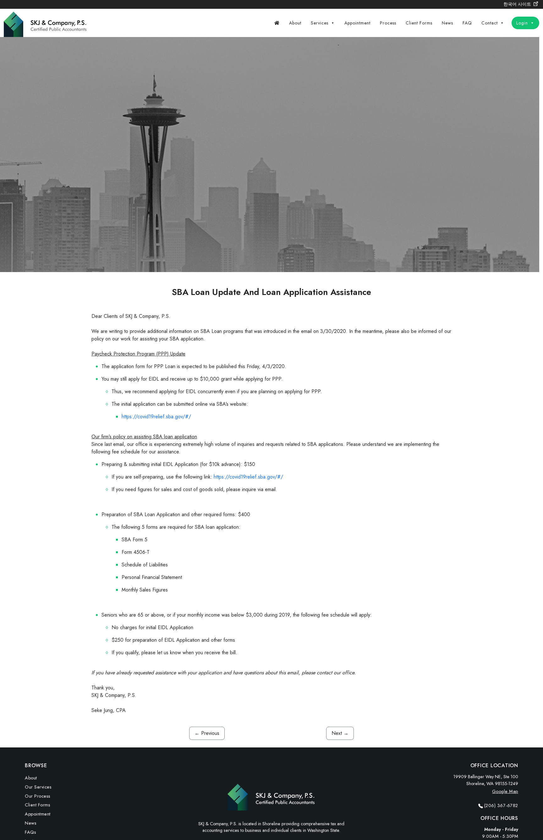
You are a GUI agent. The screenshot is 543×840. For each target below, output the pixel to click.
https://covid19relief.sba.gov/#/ (156, 416)
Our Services (38, 787)
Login (522, 23)
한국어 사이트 (517, 4)
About (295, 23)
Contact (489, 23)
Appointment (357, 23)
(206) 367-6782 (501, 805)
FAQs (30, 832)
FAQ (467, 23)
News (447, 23)
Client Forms (419, 23)
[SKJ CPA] (46, 22)
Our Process (38, 796)
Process (388, 23)
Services (319, 23)
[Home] (277, 23)
